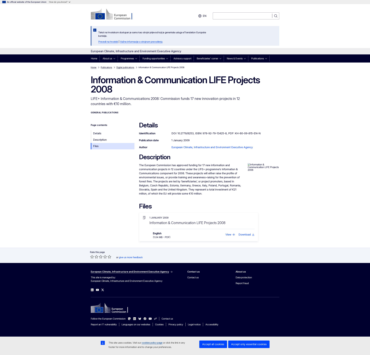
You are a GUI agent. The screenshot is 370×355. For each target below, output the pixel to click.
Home (94, 58)
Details (97, 133)
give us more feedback (131, 257)
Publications (257, 58)
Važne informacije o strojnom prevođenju (141, 41)
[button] (230, 235)
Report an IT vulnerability (104, 324)
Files (96, 146)
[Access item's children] (115, 58)
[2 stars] (94, 257)
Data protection (244, 277)
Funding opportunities (154, 58)
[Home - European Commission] (114, 14)
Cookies (159, 324)
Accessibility (211, 324)
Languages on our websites (136, 324)
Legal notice (194, 324)
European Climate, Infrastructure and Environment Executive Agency (212, 147)
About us (107, 58)
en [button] (204, 15)
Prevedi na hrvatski (108, 41)
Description (100, 139)
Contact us (193, 277)
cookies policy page (152, 342)
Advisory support (182, 58)
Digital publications (125, 67)
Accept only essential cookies (249, 344)
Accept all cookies (213, 344)
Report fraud (242, 283)
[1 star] (92, 257)
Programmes (127, 58)
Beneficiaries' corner (207, 58)
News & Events (235, 58)
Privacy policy (175, 324)
